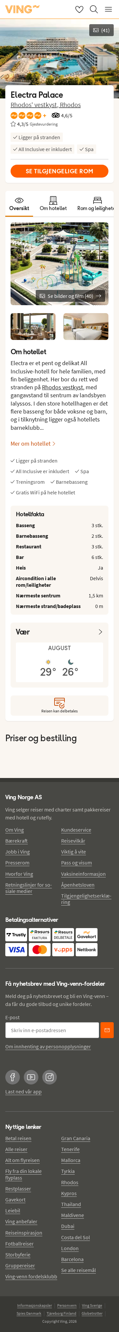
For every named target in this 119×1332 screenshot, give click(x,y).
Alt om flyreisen (22, 1160)
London (70, 1248)
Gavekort (15, 1199)
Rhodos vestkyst (62, 387)
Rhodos (70, 104)
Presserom (17, 862)
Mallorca (70, 1160)
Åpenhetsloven (78, 884)
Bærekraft (16, 840)
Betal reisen (18, 1138)
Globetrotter (92, 1313)
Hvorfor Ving (19, 873)
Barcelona (72, 1259)
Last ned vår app (23, 1091)
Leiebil (12, 1210)
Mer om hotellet (31, 443)
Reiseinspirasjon (23, 1232)
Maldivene (72, 1215)
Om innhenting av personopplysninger (48, 1046)
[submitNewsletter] (107, 1030)
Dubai (67, 1226)
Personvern (67, 1305)
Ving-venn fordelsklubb (31, 1276)
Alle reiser (16, 1149)
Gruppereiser (20, 1265)
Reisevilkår (73, 840)
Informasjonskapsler (34, 1305)
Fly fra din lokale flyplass (23, 1174)
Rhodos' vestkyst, (35, 104)
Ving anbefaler (21, 1221)
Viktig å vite (73, 851)
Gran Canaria (75, 1138)
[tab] (19, 204)
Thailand (71, 1204)
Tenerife (70, 1149)
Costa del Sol (75, 1237)
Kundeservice (76, 829)
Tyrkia (68, 1171)
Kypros (69, 1193)
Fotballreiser (19, 1243)
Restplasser (18, 1188)
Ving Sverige (92, 1305)
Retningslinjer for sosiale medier (28, 887)
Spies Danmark (29, 1313)
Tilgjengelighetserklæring (86, 898)
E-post (12, 1017)
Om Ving (14, 829)
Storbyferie (17, 1254)
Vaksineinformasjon (83, 873)
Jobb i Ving (17, 851)
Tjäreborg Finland (61, 1313)
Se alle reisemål (78, 1270)
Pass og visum (76, 862)
